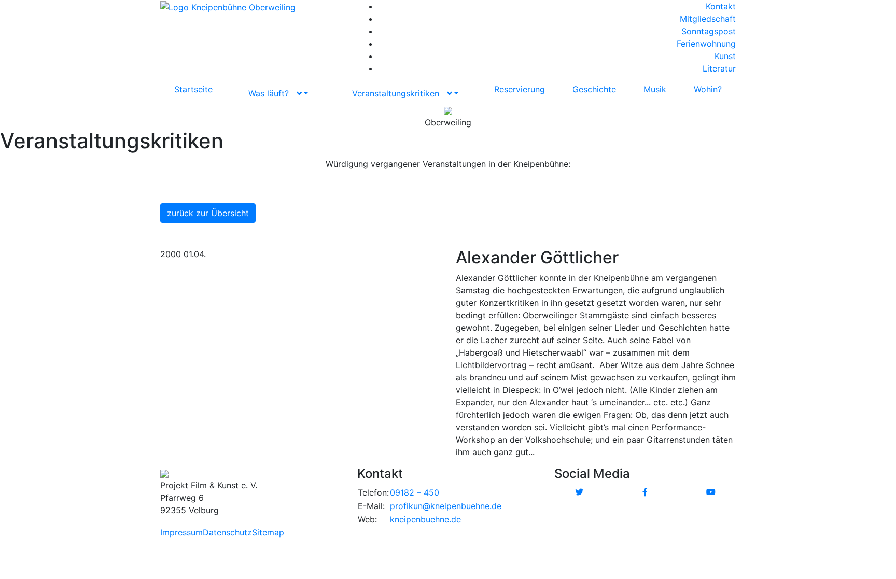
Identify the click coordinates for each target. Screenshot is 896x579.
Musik (654, 89)
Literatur (719, 68)
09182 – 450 (414, 492)
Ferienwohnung (706, 43)
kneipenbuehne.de (425, 519)
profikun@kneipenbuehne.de (445, 506)
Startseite (193, 89)
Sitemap (268, 532)
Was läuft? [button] (272, 93)
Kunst (725, 56)
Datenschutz (227, 532)
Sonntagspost (708, 31)
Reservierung (519, 89)
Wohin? (708, 89)
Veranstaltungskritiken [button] (399, 93)
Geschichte (594, 89)
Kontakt (721, 6)
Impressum (181, 532)
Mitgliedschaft (708, 18)
